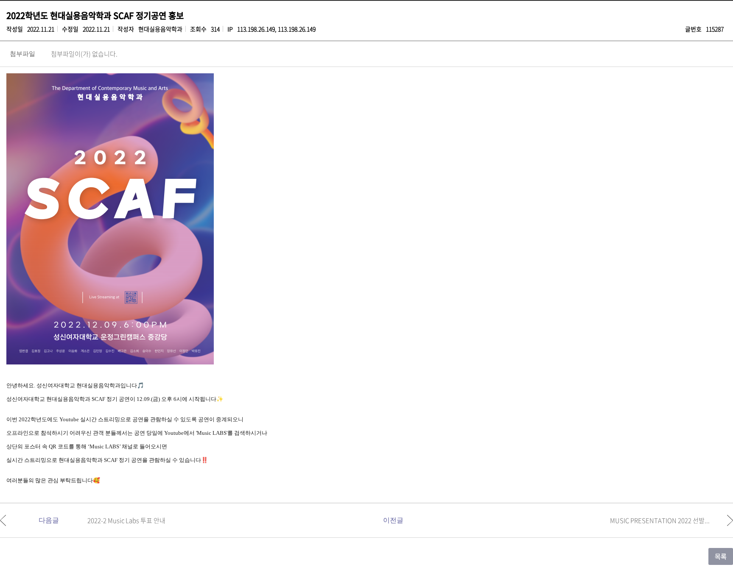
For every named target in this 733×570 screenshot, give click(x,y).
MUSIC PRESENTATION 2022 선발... (660, 520)
